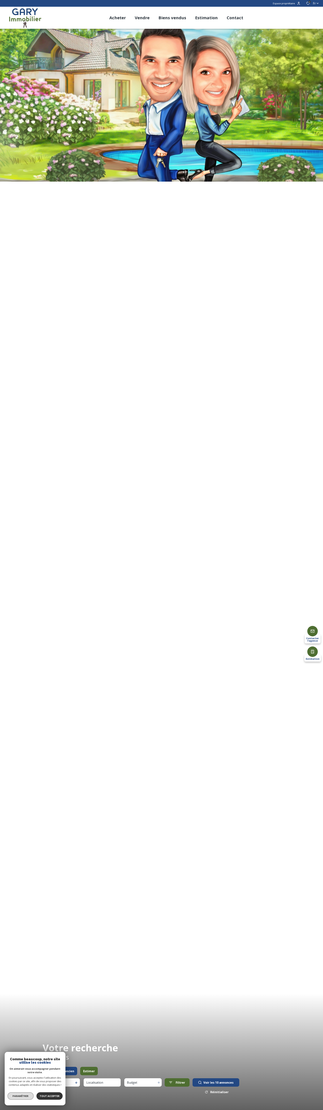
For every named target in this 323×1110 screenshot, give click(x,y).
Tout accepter (49, 1096)
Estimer (89, 1071)
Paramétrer (21, 1096)
